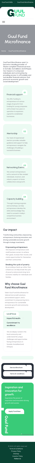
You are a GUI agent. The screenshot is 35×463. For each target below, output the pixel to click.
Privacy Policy (16, 451)
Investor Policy (17, 456)
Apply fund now (15, 411)
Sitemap (16, 454)
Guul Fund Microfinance (25, 2)
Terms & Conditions (16, 449)
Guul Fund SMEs (7, 2)
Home (3, 51)
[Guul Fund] (17, 13)
